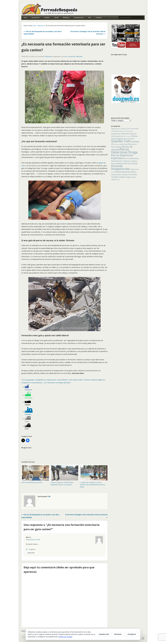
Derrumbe (130, 131)
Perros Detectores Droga (124, 150)
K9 (112, 144)
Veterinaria (40, 25)
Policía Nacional (122, 172)
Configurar (132, 634)
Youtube (46, 17)
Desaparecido (115, 134)
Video (118, 179)
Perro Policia (116, 147)
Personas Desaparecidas (120, 167)
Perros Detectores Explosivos (122, 157)
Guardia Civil (120, 141)
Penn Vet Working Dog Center (31, 482)
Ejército (122, 136)
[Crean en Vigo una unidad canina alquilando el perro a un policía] (64, 473)
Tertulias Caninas (118, 177)
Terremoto (132, 175)
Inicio (25, 17)
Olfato (129, 144)
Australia (123, 129)
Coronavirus (115, 131)
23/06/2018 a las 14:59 (33, 539)
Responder (31, 553)
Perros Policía (130, 163)
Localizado (117, 144)
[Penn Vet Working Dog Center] (34, 473)
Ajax (119, 129)
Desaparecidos (79, 17)
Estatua (134, 136)
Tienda (56, 17)
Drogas (131, 134)
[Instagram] (143, 640)
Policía (132, 169)
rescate (113, 175)
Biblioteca (66, 17)
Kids (89, 17)
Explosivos (121, 139)
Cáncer (122, 131)
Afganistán (114, 129)
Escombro (128, 136)
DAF (125, 131)
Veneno (113, 179)
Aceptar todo (104, 634)
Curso (66, 56)
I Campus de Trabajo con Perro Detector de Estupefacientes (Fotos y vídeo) (92, 484)
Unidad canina (130, 177)
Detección (125, 134)
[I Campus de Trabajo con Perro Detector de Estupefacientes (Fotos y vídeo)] (93, 473)
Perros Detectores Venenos (128, 161)
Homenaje (134, 141)
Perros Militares (117, 164)
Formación (71, 56)
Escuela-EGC (36, 17)
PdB (48, 496)
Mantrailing (123, 144)
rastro (133, 172)
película (134, 144)
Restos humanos (122, 175)
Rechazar (118, 634)
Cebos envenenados (132, 129)
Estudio (113, 139)
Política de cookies (65, 637)
